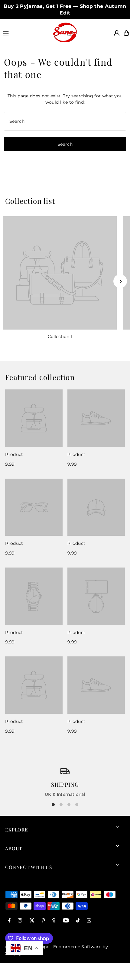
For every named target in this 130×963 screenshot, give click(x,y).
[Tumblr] (54, 920)
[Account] (116, 33)
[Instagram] (20, 920)
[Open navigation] (25, 32)
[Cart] (126, 33)
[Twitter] (32, 920)
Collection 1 (60, 336)
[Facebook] (9, 920)
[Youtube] (66, 920)
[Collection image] (60, 273)
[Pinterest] (43, 920)
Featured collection (40, 377)
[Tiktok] (78, 920)
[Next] (120, 281)
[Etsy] (89, 920)
